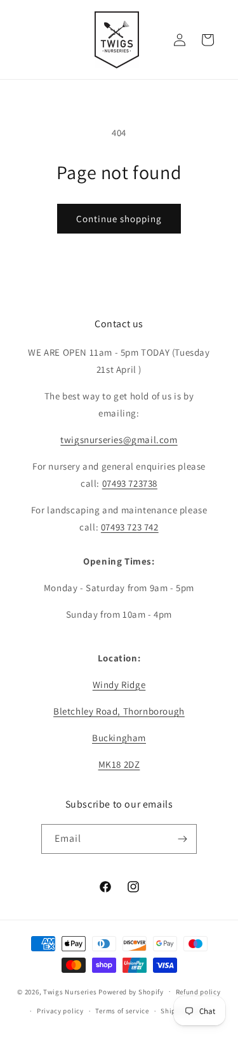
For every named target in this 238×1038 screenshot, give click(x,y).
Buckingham (119, 738)
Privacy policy (60, 1010)
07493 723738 (129, 483)
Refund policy (198, 991)
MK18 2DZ (119, 764)
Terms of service (122, 1010)
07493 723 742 (130, 527)
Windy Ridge (119, 684)
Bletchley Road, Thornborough (119, 711)
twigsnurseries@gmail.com (118, 440)
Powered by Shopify (131, 991)
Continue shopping (119, 219)
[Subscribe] (182, 839)
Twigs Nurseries (70, 991)
